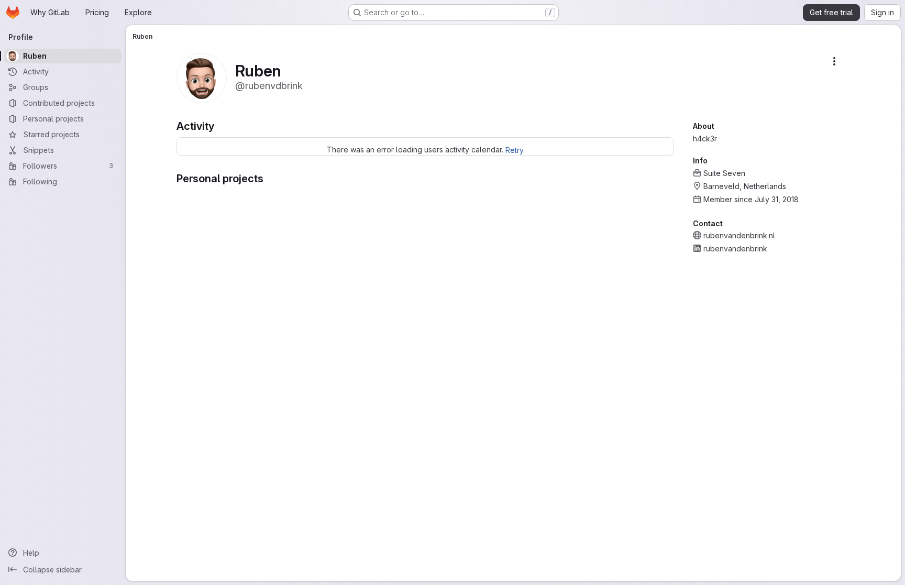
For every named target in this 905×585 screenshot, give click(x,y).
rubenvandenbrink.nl (739, 235)
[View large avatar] (201, 77)
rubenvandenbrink (735, 248)
